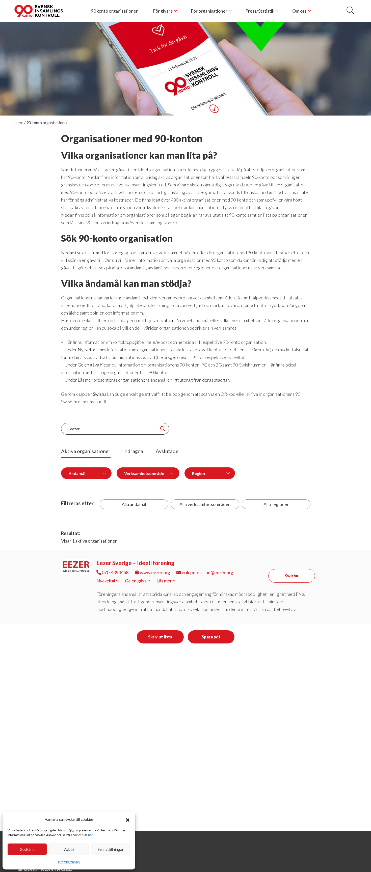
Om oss (299, 11)
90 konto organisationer (114, 11)
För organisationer (209, 11)
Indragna (133, 451)
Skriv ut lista (160, 636)
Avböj (69, 849)
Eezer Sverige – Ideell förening (135, 562)
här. (90, 835)
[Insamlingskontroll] (38, 11)
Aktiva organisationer (86, 451)
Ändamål (77, 473)
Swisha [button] (291, 575)
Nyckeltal (106, 580)
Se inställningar (111, 849)
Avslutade (167, 451)
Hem (18, 122)
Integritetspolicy (69, 862)
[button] (127, 819)
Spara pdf (211, 636)
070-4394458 (114, 572)
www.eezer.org (154, 572)
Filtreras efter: (78, 503)
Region (198, 473)
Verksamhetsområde (144, 473)
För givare (163, 11)
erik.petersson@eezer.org (207, 572)
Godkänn (27, 849)
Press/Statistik (259, 11)
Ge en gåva (136, 580)
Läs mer (164, 580)
